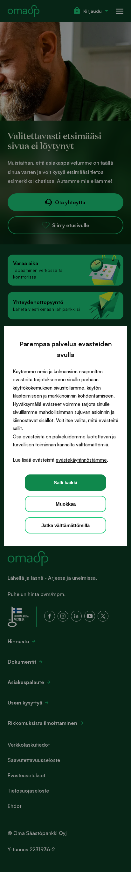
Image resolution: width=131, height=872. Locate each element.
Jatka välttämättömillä (65, 525)
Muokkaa (66, 504)
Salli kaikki (65, 482)
